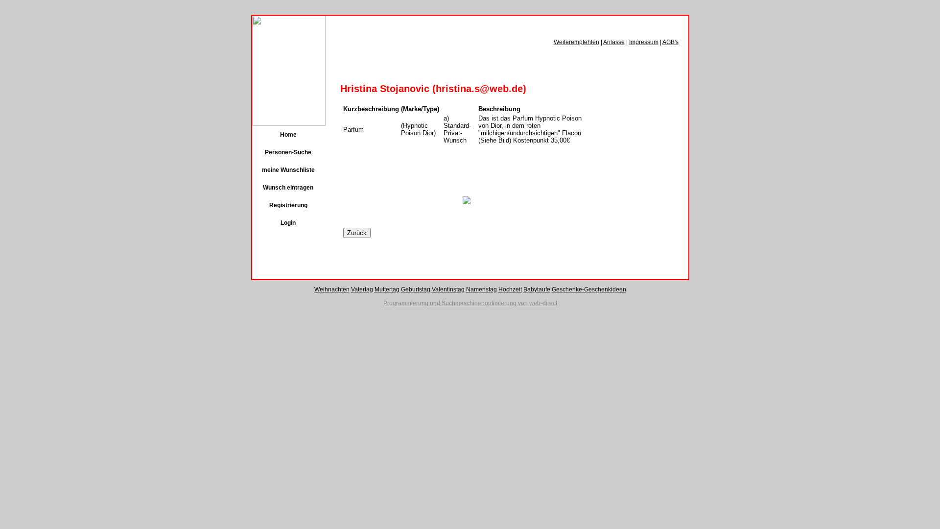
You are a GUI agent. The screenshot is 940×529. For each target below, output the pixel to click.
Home (288, 134)
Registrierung (288, 205)
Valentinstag (448, 289)
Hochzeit (510, 289)
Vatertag (362, 289)
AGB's (670, 42)
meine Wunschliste (288, 170)
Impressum (643, 42)
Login (288, 222)
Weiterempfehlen (576, 42)
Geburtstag (415, 289)
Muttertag (387, 289)
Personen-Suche (288, 152)
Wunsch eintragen (288, 187)
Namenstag (481, 289)
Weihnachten (332, 289)
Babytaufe (536, 289)
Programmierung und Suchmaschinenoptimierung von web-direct (470, 303)
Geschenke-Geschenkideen (589, 289)
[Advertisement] (457, 172)
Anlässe (614, 42)
